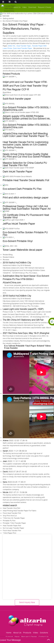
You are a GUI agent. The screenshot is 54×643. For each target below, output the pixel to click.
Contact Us (43, 637)
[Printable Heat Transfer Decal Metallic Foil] (17, 176)
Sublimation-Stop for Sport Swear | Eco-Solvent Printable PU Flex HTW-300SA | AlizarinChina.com (26, 279)
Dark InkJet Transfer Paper (17, 171)
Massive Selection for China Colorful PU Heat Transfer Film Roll (25, 164)
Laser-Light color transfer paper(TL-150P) (23, 309)
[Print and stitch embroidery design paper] (9, 194)
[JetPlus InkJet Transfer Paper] (14, 220)
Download (32, 7)
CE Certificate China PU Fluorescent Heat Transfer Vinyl (26, 216)
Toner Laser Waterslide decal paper (22, 249)
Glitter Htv (11, 46)
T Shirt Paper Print (9, 533)
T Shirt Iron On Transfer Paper (14, 518)
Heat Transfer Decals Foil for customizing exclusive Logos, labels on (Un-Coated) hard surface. (25, 144)
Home (8, 632)
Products (27, 632)
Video (24, 7)
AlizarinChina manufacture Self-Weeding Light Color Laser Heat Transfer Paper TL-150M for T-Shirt (26, 136)
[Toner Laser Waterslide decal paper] (10, 246)
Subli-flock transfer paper (17, 98)
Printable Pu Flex (9, 521)
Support (9, 637)
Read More (7, 92)
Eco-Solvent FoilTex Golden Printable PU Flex (25, 233)
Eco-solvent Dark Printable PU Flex (22, 188)
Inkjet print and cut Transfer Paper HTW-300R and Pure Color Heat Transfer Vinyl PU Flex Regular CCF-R (25, 85)
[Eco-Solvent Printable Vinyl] (9, 237)
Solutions (44, 632)
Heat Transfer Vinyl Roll (11, 508)
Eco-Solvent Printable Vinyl (18, 240)
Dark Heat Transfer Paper (22, 48)
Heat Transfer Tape (23, 46)
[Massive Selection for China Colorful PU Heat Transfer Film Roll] (10, 159)
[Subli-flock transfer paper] (22, 95)
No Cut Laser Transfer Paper (13, 528)
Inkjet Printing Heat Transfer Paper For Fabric (19, 511)
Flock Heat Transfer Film (12, 513)
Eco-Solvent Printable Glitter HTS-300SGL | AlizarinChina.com (26, 108)
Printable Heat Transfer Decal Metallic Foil (26, 180)
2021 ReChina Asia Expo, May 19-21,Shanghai (26, 333)
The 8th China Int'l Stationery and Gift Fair (23, 319)
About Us (17, 7)
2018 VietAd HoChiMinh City (17, 295)
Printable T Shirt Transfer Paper (14, 523)
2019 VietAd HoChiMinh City (17, 262)
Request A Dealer (44, 7)
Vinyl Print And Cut (10, 516)
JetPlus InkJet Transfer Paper (19, 223)
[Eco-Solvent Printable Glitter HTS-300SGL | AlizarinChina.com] (9, 103)
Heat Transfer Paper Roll (12, 526)
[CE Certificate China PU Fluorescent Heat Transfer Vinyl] (6, 211)
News (17, 637)
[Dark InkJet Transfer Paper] (18, 168)
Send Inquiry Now (27, 602)
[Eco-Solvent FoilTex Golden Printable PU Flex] (11, 228)
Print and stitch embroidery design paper (25, 197)
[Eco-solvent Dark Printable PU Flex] (5, 185)
